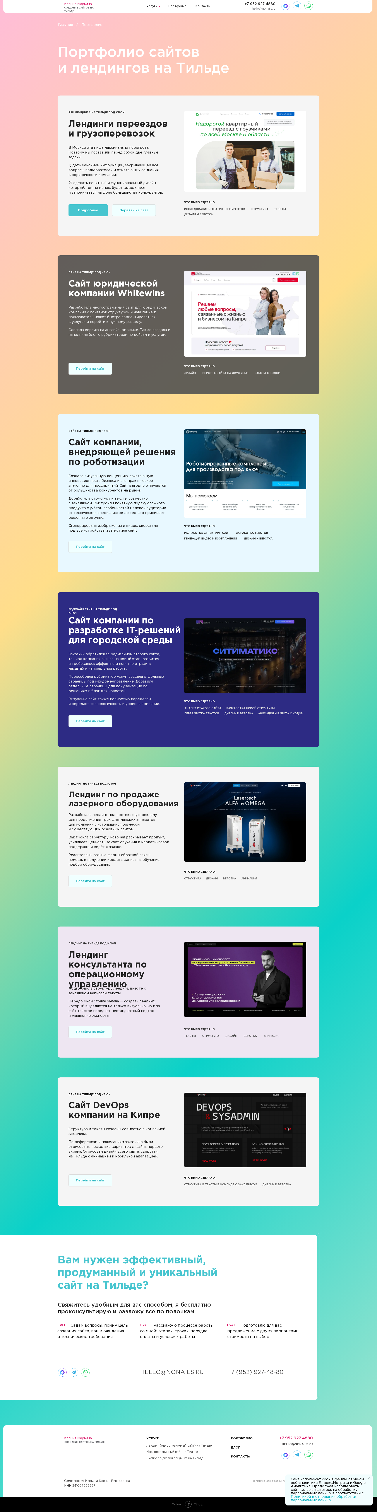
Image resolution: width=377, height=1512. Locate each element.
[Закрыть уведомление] (369, 1478)
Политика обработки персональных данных (282, 1481)
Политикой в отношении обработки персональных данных (323, 1498)
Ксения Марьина (78, 4)
